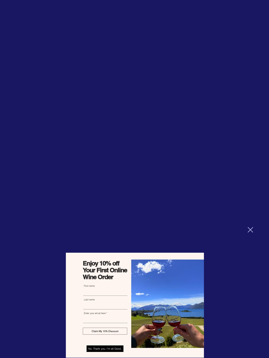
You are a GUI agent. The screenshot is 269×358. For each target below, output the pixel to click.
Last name (89, 299)
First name (89, 286)
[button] (250, 230)
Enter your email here (95, 313)
